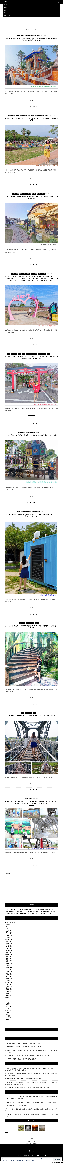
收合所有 (12, 922)
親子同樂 (32, 115)
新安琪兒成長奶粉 (37, 911)
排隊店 (8, 1004)
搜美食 (25, 193)
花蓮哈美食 (9, 986)
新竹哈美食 (9, 943)
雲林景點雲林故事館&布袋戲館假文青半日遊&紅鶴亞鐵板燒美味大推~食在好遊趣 (31, 435)
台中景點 (8, 948)
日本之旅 (8, 991)
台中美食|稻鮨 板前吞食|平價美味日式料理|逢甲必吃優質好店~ (21, 1059)
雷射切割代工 (41, 909)
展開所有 (7, 922)
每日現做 (8, 1010)
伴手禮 (8, 1001)
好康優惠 (8, 993)
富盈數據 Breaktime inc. (57, 1162)
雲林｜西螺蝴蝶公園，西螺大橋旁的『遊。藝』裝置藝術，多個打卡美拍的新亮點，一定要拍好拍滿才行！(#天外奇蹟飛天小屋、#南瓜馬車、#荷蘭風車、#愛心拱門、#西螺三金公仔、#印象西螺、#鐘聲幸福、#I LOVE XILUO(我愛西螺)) (31, 278)
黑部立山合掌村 (33, 909)
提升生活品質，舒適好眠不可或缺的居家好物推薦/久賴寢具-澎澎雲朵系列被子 (34, 1109)
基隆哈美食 (9, 932)
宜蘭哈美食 (9, 982)
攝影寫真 (6, 10)
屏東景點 (8, 976)
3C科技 (8, 1016)
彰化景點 (8, 958)
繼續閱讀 (31, 100)
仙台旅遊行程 (33, 913)
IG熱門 (19, 35)
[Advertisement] (31, 891)
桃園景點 (8, 937)
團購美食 (8, 1014)
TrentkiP (9, 1114)
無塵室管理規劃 (21, 911)
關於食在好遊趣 (8, 12)
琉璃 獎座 (48, 913)
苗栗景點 (8, 945)
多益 (7, 909)
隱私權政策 (7, 15)
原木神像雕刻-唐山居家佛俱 (49, 911)
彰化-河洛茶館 (19, 1105)
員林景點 (8, 956)
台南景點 (8, 969)
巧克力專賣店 (17, 909)
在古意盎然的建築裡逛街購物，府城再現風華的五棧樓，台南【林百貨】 (23, 1046)
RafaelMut (9, 1102)
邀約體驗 (6, 7)
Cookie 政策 (31, 1160)
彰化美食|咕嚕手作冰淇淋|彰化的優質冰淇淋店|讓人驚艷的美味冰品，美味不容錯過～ (27, 1055)
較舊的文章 (7, 873)
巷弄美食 (8, 1006)
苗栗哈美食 (9, 947)
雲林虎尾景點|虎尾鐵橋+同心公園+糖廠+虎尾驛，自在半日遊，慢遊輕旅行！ (31, 716)
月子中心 (11, 909)
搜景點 (21, 115)
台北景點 (8, 933)
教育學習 (8, 1018)
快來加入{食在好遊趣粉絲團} (31, 1029)
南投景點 (8, 952)
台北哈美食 (9, 935)
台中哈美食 (7, 1)
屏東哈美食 (9, 978)
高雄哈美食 (9, 975)
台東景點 (8, 988)
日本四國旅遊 (25, 909)
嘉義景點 (8, 965)
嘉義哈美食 (9, 967)
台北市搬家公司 (41, 913)
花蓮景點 (8, 984)
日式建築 (8, 995)
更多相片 (7, 1133)
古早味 (8, 1012)
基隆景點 (8, 930)
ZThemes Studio (41, 1156)
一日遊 (14, 115)
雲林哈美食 (42, 115)
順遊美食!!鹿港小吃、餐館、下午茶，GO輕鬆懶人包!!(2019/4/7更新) (23, 1079)
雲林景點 (38, 35)
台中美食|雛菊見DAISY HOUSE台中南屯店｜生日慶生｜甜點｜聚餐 (22, 1043)
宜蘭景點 (8, 980)
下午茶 (8, 999)
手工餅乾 (8, 1008)
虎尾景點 (23, 432)
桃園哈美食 (9, 939)
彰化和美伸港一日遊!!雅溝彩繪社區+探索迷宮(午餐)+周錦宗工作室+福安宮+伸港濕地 (27, 1087)
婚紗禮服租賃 (29, 911)
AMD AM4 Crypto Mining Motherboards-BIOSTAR (17, 913)
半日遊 (22, 35)
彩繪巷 (24, 623)
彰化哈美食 (7, 4)
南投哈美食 (9, 954)
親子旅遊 (34, 35)
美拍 (30, 35)
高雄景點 (8, 973)
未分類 (22, 511)
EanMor (8, 1109)
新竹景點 (8, 941)
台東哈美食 (9, 990)
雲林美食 (43, 193)
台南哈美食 (9, 971)
